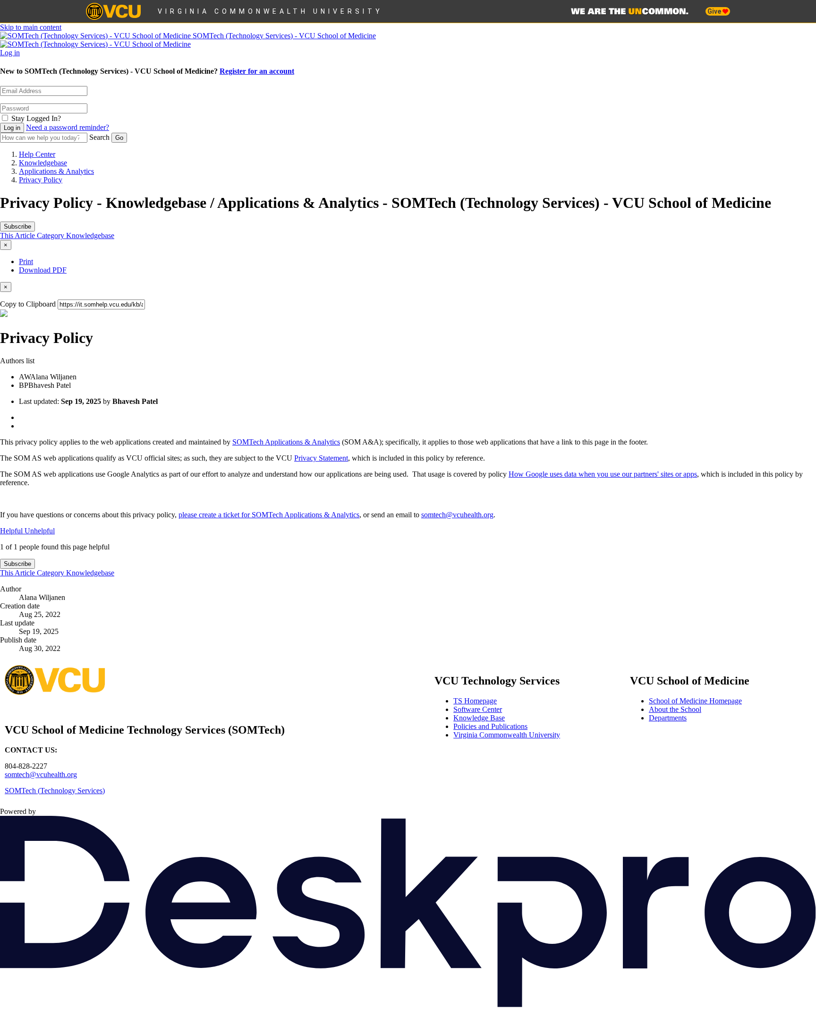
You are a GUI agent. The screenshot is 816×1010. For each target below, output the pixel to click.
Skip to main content (30, 27)
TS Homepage (475, 701)
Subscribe (17, 226)
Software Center (477, 709)
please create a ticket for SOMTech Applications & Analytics (268, 515)
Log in (10, 53)
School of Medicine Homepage (695, 701)
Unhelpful (40, 531)
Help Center (37, 154)
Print (26, 261)
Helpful (12, 531)
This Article (18, 235)
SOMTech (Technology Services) (55, 791)
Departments (668, 718)
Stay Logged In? (36, 118)
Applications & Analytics (56, 171)
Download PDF (43, 270)
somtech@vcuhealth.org (457, 515)
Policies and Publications (490, 726)
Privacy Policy (40, 180)
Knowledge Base (479, 718)
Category (51, 235)
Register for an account (257, 71)
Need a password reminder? (67, 127)
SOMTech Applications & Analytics (286, 442)
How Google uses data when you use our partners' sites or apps (603, 474)
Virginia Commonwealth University (270, 11)
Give (714, 11)
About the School (675, 709)
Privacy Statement (321, 458)
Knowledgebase (43, 163)
